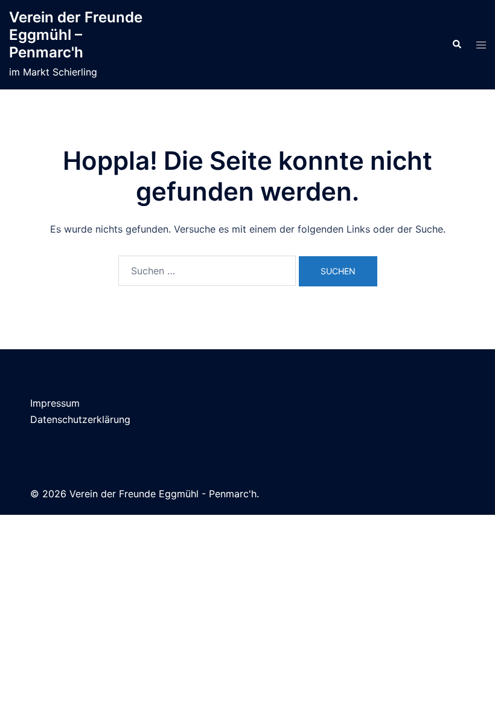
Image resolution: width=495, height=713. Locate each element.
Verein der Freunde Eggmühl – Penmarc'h (75, 34)
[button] (456, 45)
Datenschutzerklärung (80, 419)
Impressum (55, 403)
